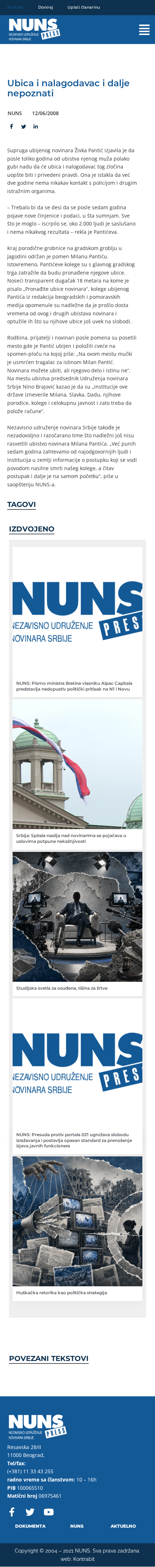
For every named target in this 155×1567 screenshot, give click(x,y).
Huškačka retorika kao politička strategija (61, 1292)
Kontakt (15, 7)
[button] (137, 30)
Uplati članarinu (83, 7)
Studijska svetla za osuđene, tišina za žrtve (61, 988)
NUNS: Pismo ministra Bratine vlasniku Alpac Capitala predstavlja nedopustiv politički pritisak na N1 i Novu (74, 686)
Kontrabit (84, 1559)
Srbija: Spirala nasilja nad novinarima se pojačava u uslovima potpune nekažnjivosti (71, 838)
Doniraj (45, 7)
